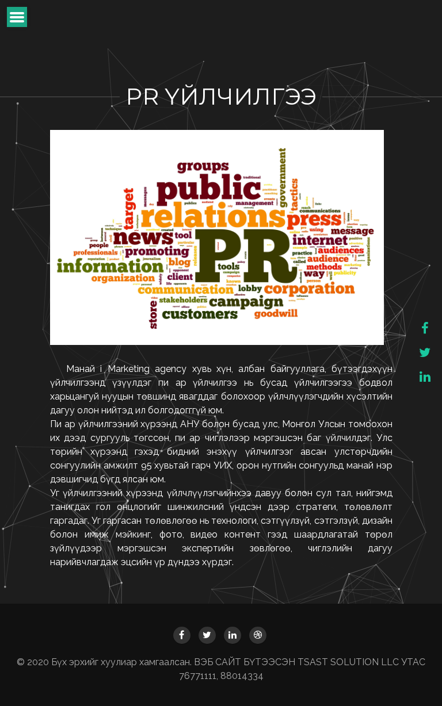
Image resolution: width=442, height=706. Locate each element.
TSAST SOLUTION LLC (349, 662)
